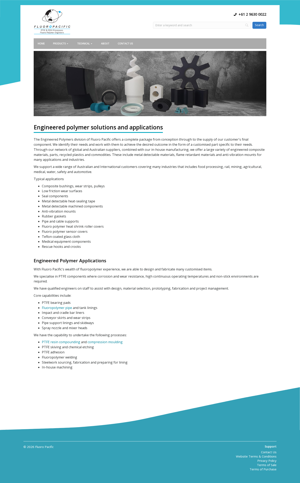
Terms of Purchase (263, 469)
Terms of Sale (267, 465)
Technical (83, 43)
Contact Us (125, 43)
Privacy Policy (267, 461)
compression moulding (105, 342)
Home (41, 43)
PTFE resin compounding (61, 342)
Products (59, 43)
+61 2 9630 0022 (252, 14)
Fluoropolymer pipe (57, 307)
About (105, 43)
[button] (69, 43)
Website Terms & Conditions (256, 456)
